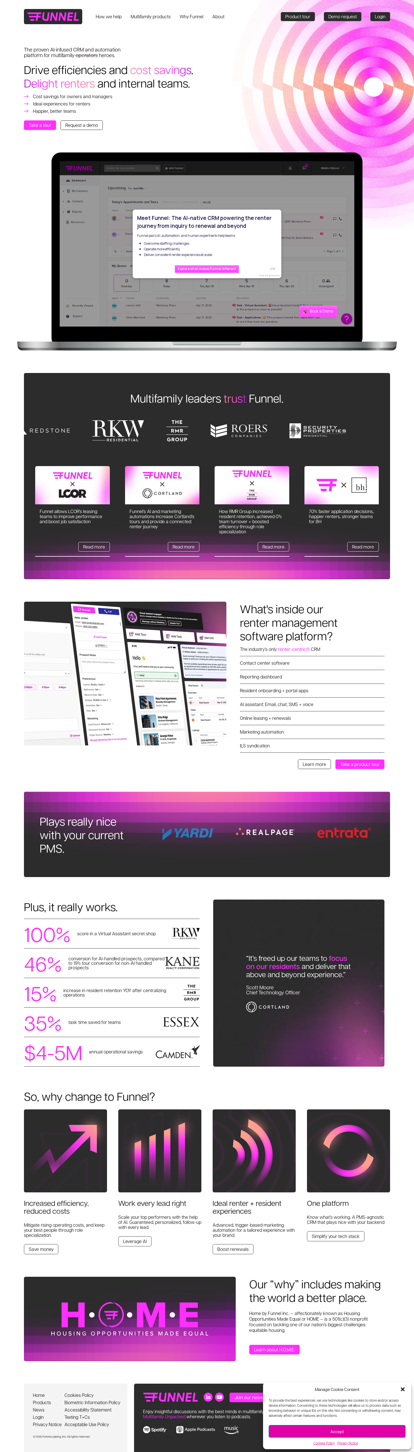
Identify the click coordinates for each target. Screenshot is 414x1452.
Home (39, 1395)
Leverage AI (135, 1241)
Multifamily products (151, 16)
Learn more (314, 764)
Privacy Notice (347, 1443)
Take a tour (40, 125)
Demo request (342, 16)
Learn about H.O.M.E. (274, 1349)
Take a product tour (360, 764)
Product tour (297, 16)
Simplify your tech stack (336, 1236)
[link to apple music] (195, 1429)
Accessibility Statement (88, 1410)
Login (380, 16)
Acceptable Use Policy (86, 1424)
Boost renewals (233, 1249)
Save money (41, 1249)
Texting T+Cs (77, 1417)
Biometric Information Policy (92, 1402)
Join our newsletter (253, 1397)
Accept (337, 1431)
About (218, 16)
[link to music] (231, 1430)
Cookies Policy (324, 1443)
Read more (94, 547)
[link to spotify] (155, 1429)
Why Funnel (191, 16)
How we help (109, 16)
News (38, 1410)
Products (42, 1402)
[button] (403, 1389)
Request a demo (81, 125)
